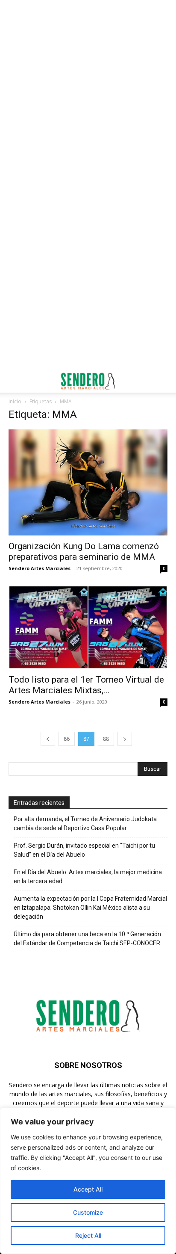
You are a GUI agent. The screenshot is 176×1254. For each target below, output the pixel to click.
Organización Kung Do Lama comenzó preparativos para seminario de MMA (84, 551)
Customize (88, 1212)
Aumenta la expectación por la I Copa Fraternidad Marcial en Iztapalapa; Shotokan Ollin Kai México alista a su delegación (90, 907)
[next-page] (124, 739)
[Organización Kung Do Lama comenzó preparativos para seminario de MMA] (88, 482)
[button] (14, 381)
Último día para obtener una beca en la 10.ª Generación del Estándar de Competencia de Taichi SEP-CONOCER (87, 938)
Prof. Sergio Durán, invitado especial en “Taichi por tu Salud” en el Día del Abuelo (84, 850)
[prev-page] (48, 739)
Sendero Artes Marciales (39, 568)
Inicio (15, 401)
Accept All (88, 1189)
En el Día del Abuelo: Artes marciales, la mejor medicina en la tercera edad (88, 876)
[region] (88, 1181)
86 (67, 738)
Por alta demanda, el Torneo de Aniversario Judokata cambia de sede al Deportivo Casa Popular (85, 823)
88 (106, 738)
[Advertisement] (88, 92)
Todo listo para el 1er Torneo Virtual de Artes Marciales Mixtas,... (86, 684)
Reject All (88, 1235)
